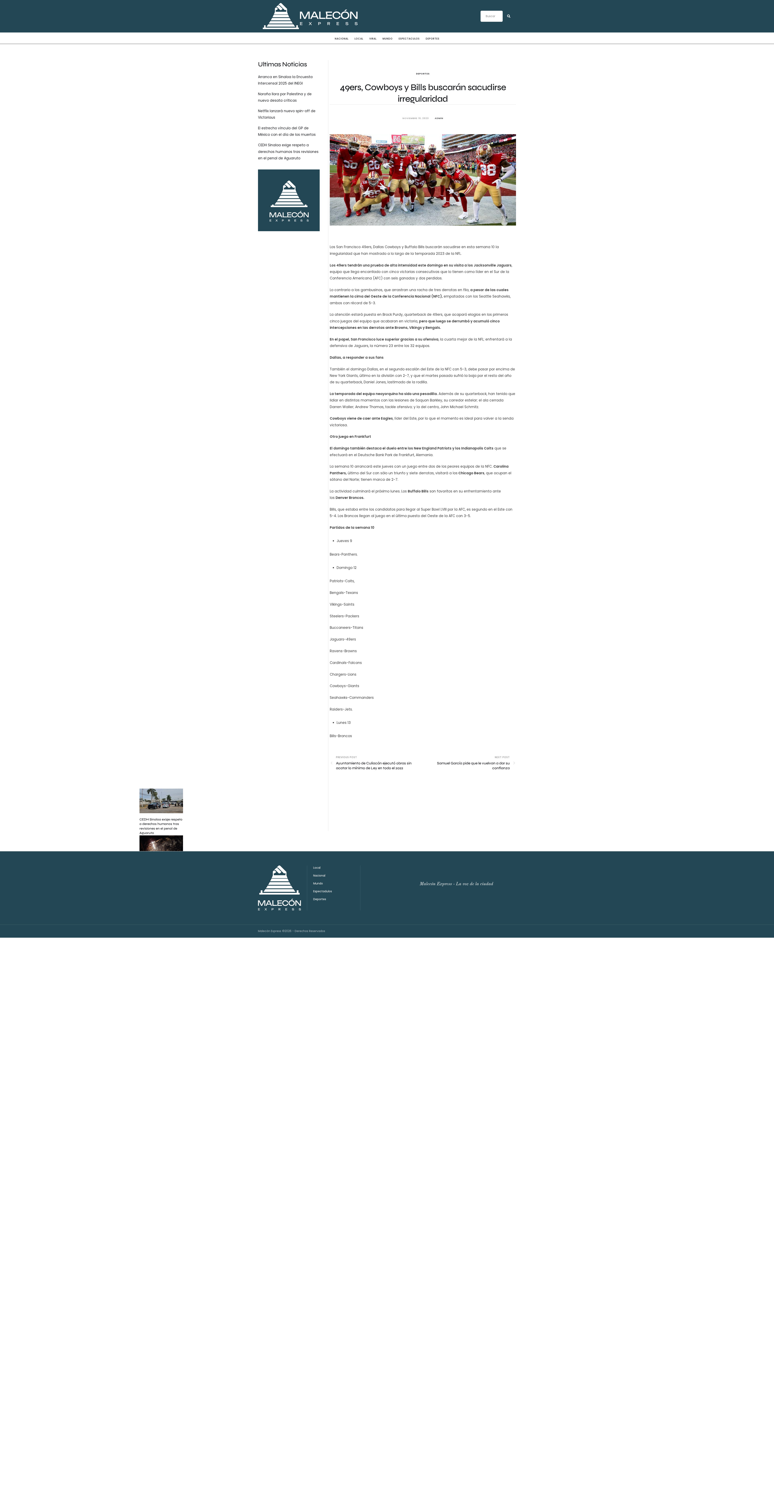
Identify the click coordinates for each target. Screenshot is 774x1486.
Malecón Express (269, 931)
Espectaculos (409, 38)
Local (359, 38)
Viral (373, 38)
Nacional (342, 38)
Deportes (432, 38)
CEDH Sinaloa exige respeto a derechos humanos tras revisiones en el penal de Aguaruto (288, 152)
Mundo (388, 38)
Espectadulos (322, 891)
